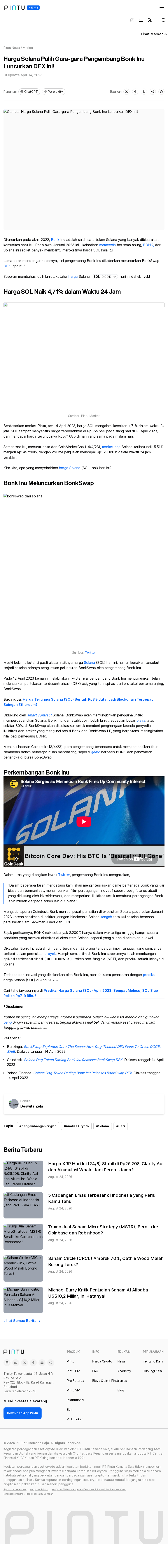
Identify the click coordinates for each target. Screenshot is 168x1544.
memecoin (107, 245)
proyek (50, 954)
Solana (89, 663)
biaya (140, 720)
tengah (106, 917)
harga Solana (69, 468)
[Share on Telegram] (153, 92)
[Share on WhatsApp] (161, 92)
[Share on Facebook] (135, 92)
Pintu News (12, 48)
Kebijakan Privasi (39, 1489)
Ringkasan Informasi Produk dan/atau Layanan (28, 1493)
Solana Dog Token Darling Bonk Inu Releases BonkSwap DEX (73, 1060)
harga (73, 276)
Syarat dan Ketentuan (15, 1489)
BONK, (148, 245)
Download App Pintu (22, 1413)
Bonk (55, 240)
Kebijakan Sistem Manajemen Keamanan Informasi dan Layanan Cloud (89, 1489)
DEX (7, 266)
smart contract (39, 715)
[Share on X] (126, 92)
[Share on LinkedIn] (144, 92)
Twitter (90, 652)
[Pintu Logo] (22, 7)
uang (8, 1022)
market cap (111, 447)
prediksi (149, 975)
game (95, 752)
